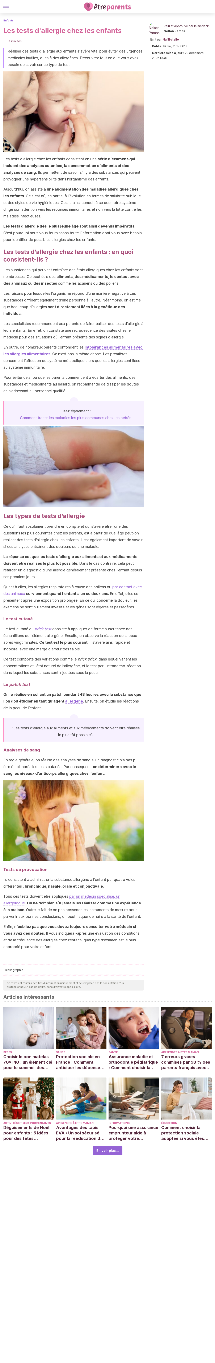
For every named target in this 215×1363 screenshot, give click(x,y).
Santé (60, 1052)
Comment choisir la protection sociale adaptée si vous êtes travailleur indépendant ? (185, 1133)
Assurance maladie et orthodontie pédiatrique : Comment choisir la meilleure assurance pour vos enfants (133, 1062)
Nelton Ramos (174, 31)
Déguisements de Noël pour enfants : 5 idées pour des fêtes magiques (26, 1133)
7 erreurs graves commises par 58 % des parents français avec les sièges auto (185, 1062)
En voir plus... (107, 1151)
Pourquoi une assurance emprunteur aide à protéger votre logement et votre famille (133, 1133)
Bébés (7, 1052)
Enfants (8, 20)
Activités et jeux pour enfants (27, 1123)
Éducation (169, 1123)
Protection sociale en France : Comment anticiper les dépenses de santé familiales (79, 1062)
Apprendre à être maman (180, 1052)
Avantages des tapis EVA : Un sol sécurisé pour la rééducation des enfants (80, 1133)
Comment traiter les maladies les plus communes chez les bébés (75, 418)
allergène (74, 701)
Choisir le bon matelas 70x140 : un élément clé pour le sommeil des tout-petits (27, 1062)
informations (119, 1123)
